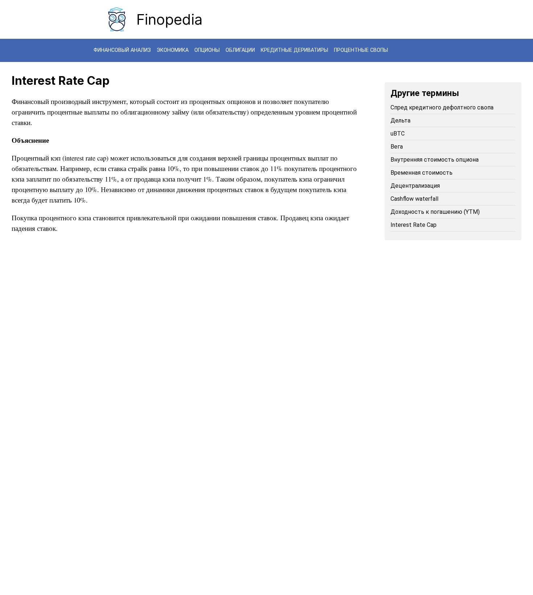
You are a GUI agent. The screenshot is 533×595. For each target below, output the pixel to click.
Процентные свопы (361, 50)
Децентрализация (415, 185)
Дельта (400, 120)
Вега (397, 146)
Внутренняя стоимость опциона (435, 159)
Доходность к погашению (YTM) (435, 211)
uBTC (398, 133)
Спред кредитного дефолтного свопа (442, 107)
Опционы (207, 50)
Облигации (240, 50)
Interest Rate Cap (414, 224)
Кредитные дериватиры (294, 50)
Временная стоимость (422, 172)
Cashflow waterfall (414, 198)
